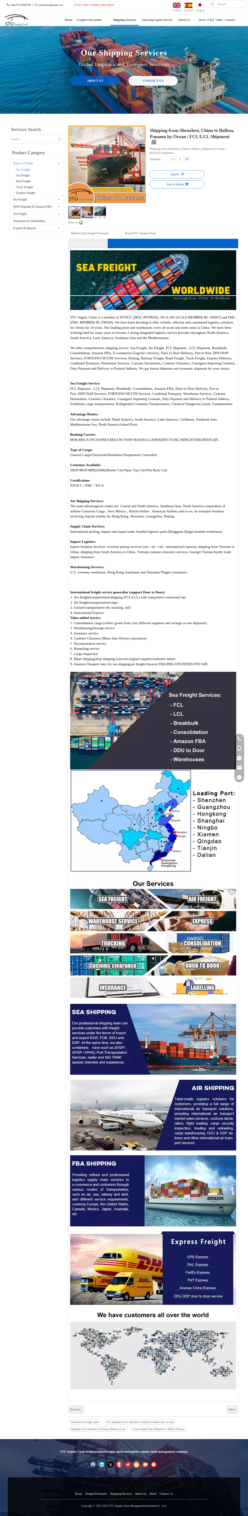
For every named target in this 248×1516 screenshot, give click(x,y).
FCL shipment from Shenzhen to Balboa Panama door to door (140, 1422)
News (153, 1493)
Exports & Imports (24, 228)
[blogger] (136, 1464)
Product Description (88, 243)
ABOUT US (95, 80)
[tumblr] (119, 1464)
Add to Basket (175, 184)
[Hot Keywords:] (59, 139)
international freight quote (85, 1422)
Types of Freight (23, 163)
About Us (141, 1493)
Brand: (129, 233)
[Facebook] (93, 1464)
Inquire (174, 174)
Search (212, 4)
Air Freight (23, 175)
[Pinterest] (154, 1464)
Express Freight (25, 192)
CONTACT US (153, 80)
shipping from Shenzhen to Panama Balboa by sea (98, 1429)
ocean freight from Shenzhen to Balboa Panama (158, 1429)
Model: (75, 233)
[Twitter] (110, 1464)
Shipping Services (121, 1493)
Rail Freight (23, 181)
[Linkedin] (102, 1464)
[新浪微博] (128, 1464)
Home (78, 1493)
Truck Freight (24, 187)
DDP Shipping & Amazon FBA (32, 206)
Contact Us (166, 1493)
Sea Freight (23, 169)
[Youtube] (145, 1464)
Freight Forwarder (96, 1493)
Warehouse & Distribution (29, 221)
